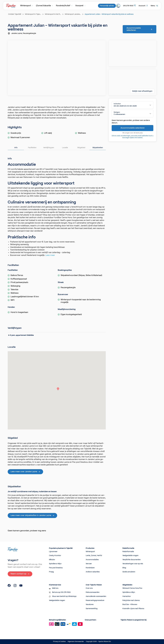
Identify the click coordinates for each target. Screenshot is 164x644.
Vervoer (89, 564)
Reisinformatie (128, 551)
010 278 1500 (128, 6)
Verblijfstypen (48, 147)
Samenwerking (91, 608)
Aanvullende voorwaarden (96, 596)
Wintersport (25, 6)
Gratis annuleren (128, 572)
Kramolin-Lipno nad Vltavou (133, 608)
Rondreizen (90, 568)
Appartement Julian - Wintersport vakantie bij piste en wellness (109, 14)
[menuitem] (26, 6)
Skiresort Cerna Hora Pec (132, 588)
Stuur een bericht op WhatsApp (64, 596)
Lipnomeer (53, 551)
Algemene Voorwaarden (76, 641)
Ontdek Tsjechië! (14, 14)
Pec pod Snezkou (56, 568)
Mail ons (55, 588)
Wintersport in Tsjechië (33, 14)
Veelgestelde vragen (130, 555)
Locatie (65, 147)
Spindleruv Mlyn (55, 564)
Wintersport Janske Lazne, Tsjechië (73, 14)
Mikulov (52, 559)
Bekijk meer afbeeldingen (142, 91)
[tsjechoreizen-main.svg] (11, 6)
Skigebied (81, 147)
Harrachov (126, 596)
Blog (124, 568)
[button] (132, 105)
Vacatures (90, 604)
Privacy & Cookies (59, 641)
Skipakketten (97, 147)
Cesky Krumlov (55, 555)
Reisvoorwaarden (92, 592)
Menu (153, 6)
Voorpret (79, 6)
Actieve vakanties (93, 572)
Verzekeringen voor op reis (132, 564)
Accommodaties (92, 559)
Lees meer (50, 255)
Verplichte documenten (131, 559)
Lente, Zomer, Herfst (94, 555)
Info (15, 147)
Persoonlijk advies (107, 6)
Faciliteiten (32, 147)
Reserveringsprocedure (95, 600)
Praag (51, 572)
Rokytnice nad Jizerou (131, 600)
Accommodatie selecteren (134, 29)
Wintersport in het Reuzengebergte (53, 14)
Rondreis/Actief (63, 6)
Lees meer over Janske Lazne (24, 472)
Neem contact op (18, 574)
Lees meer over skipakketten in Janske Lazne (31, 515)
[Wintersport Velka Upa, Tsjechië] (9, 586)
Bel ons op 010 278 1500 (61, 592)
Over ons (89, 588)
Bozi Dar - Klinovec (129, 604)
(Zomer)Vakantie (43, 6)
